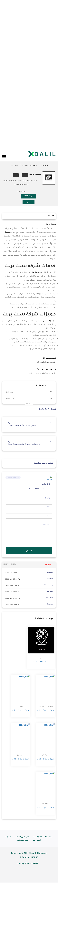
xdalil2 (46, 484)
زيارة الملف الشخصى (13, 477)
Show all (28, 403)
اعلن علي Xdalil (22, 837)
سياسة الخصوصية (43, 837)
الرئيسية (45, 166)
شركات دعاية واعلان (29, 166)
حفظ (25, 175)
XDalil (35, 863)
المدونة (8, 837)
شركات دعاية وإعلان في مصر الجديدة (40, 374)
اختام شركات (23, 840)
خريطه (27, 202)
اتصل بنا (37, 840)
